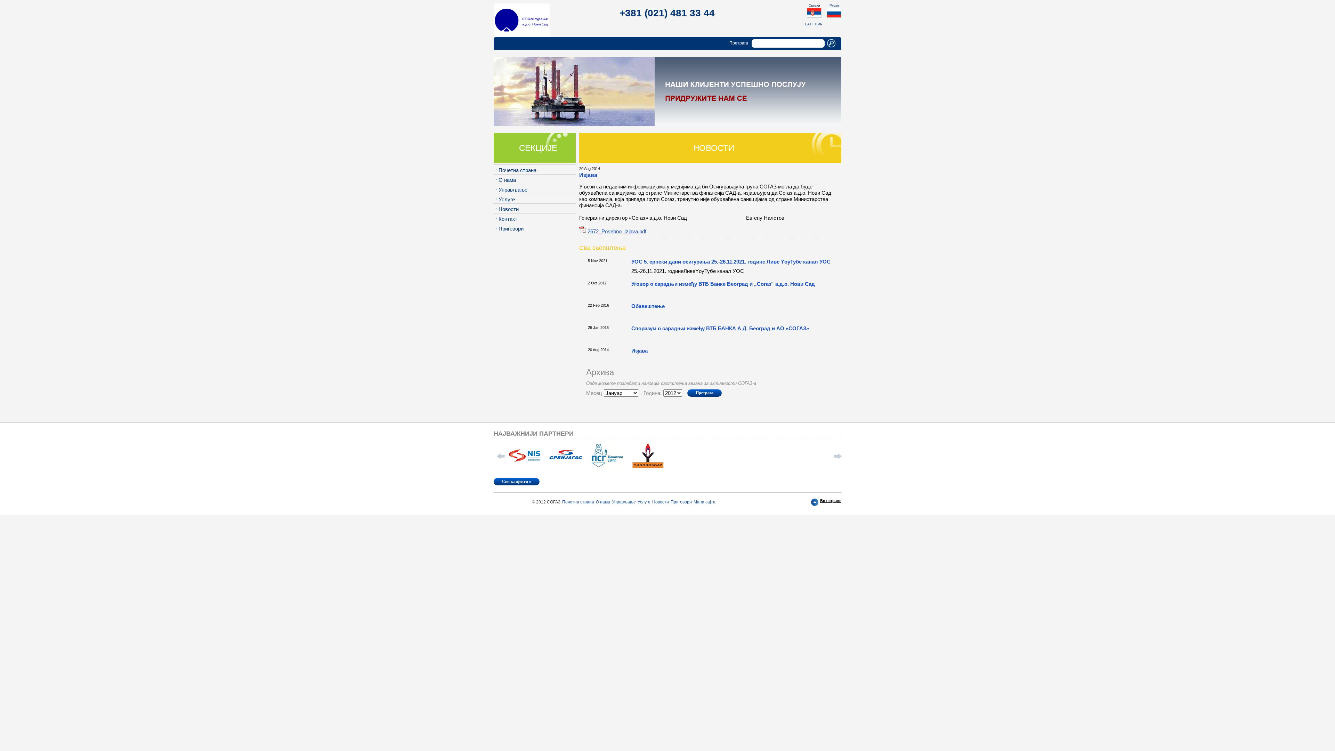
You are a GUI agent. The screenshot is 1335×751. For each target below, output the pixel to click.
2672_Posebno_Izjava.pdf (617, 231)
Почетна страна (517, 170)
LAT (808, 24)
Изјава (639, 351)
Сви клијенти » (516, 481)
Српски (814, 5)
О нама (507, 180)
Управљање (513, 190)
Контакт (508, 219)
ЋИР (819, 24)
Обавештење (648, 306)
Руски (834, 5)
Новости (509, 209)
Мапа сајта (704, 502)
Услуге (507, 199)
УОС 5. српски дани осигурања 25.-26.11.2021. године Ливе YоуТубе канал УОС (731, 262)
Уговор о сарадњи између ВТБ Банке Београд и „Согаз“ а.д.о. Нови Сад (723, 284)
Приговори (511, 229)
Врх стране (830, 501)
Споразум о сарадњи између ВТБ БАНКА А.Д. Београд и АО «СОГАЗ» (720, 328)
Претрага (738, 43)
